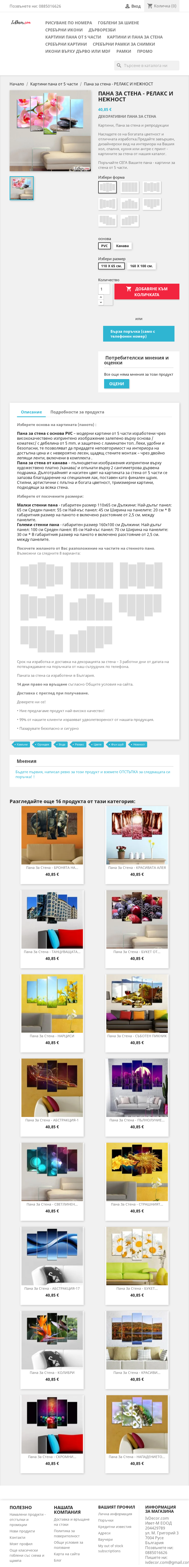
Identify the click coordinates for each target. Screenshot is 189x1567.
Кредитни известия (114, 1526)
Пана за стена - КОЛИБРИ (52, 1372)
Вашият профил (116, 1507)
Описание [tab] (31, 412)
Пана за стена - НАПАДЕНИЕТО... (137, 1456)
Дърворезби (102, 30)
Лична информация (115, 1514)
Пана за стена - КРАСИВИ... (136, 1372)
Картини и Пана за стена (135, 37)
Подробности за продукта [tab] (77, 412)
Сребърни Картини (66, 44)
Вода (62, 744)
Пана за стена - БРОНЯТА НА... (52, 867)
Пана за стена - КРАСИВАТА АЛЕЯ (137, 867)
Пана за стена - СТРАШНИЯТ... (137, 1204)
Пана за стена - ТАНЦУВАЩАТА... (52, 951)
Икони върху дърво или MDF (77, 51)
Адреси (104, 1533)
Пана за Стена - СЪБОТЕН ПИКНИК (137, 1036)
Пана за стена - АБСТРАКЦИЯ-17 (52, 1288)
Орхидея (43, 744)
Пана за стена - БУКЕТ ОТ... (136, 951)
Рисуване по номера (68, 23)
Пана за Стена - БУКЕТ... (137, 1288)
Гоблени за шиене (118, 23)
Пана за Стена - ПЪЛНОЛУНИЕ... (137, 1120)
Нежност (139, 744)
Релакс (79, 744)
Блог (58, 1560)
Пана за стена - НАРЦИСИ (52, 1036)
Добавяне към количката (147, 291)
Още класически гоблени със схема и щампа (27, 1555)
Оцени (116, 383)
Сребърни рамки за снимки (124, 44)
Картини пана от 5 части (73, 37)
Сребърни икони (64, 30)
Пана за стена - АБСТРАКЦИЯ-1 (52, 1120)
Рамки (123, 51)
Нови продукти (22, 1531)
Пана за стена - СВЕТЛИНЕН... (52, 1204)
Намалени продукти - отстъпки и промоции (28, 1519)
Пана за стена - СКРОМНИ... (52, 1456)
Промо (145, 51)
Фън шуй (117, 744)
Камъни (22, 744)
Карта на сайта (67, 1554)
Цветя (97, 744)
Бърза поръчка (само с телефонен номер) (132, 334)
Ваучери (105, 1539)
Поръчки (105, 1520)
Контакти (17, 1537)
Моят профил (21, 1543)
